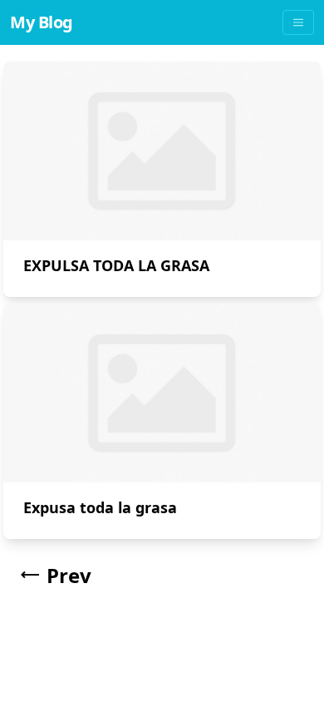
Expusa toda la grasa (100, 507)
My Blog (41, 22)
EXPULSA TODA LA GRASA (116, 265)
